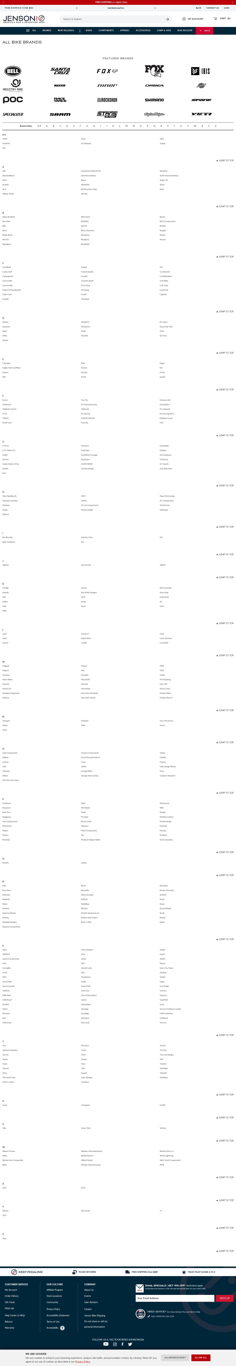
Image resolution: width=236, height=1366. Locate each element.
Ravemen (6, 895)
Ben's (4, 230)
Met (82, 670)
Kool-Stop (164, 593)
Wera (4, 1165)
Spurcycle (85, 1023)
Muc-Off (163, 684)
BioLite (84, 226)
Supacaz (163, 995)
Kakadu (5, 593)
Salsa (4, 950)
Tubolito (163, 1073)
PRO (162, 808)
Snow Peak (85, 986)
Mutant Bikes (165, 693)
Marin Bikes (7, 680)
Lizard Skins (86, 638)
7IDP (162, 139)
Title (83, 1068)
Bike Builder (185, 30)
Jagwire (5, 565)
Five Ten (84, 400)
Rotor (162, 899)
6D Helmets (86, 143)
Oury (162, 771)
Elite (83, 363)
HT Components (167, 501)
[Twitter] (130, 1345)
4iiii (3, 148)
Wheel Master (87, 1160)
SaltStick (6, 954)
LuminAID (164, 643)
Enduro (84, 372)
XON (83, 1188)
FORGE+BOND (88, 418)
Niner (4, 730)
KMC (83, 597)
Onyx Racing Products (90, 757)
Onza (83, 762)
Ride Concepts (87, 895)
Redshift (5, 899)
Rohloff (163, 895)
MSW (162, 675)
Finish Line (7, 423)
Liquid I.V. (85, 634)
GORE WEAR (87, 464)
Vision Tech (86, 1128)
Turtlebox (164, 1077)
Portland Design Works (90, 840)
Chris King (85, 285)
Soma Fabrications (89, 995)
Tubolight (164, 1068)
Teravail (5, 1068)
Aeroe (83, 180)
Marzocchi (6, 689)
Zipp (4, 1238)
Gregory (163, 450)
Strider (162, 977)
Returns (9, 1322)
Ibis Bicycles (7, 537)
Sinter (83, 959)
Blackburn (85, 235)
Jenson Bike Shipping (94, 1316)
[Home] (23, 19)
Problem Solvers (166, 817)
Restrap (5, 918)
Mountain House (88, 698)
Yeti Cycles (85, 1211)
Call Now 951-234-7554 (162, 1316)
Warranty (9, 1328)
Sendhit (5, 1004)
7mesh (162, 143)
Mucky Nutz (165, 689)
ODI (4, 767)
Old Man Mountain (10, 780)
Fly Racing (85, 414)
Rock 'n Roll (86, 922)
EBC (4, 377)
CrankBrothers (166, 276)
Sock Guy (85, 991)
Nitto (83, 725)
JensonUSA (86, 565)
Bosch (162, 217)
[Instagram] (115, 1345)
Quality (5, 863)
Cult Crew (164, 285)
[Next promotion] (154, 8)
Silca (83, 954)
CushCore (164, 290)
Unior (4, 1105)
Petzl (83, 803)
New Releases (66, 30)
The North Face (8, 1077)
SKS (83, 972)
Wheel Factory (87, 1156)
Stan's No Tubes (166, 968)
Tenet (4, 1064)
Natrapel (6, 721)
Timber (84, 1059)
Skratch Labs (86, 968)
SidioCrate (6, 1023)
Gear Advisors (91, 1302)
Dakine (5, 322)
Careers (88, 1309)
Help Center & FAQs (15, 1315)
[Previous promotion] (76, 8)
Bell (4, 226)
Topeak (84, 1073)
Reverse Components (11, 927)
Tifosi (83, 1055)
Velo (4, 1128)
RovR (162, 913)
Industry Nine (86, 537)
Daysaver (6, 327)
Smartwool (85, 977)
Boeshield (85, 244)
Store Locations (54, 1296)
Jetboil (162, 565)
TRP (161, 1059)
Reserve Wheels (9, 913)
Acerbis (5, 185)
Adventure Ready (88, 176)
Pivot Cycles (86, 821)
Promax (163, 831)
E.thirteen (6, 363)
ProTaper (163, 835)
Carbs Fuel (6, 294)
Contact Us (212, 8)
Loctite (84, 643)
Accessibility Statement (58, 1315)
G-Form (5, 446)
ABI (3, 171)
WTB (162, 1165)
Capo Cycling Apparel (11, 290)
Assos (162, 185)
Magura (5, 670)
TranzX (163, 1046)
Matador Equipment (10, 693)
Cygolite (163, 294)
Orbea (162, 753)
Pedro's (5, 835)
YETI (4, 1215)
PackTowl (6, 803)
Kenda (84, 588)
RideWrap (85, 904)
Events (87, 1296)
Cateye (84, 267)
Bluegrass (85, 239)
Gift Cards (10, 1302)
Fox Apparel (165, 409)
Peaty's (5, 831)
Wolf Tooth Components (170, 1160)
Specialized (86, 1004)
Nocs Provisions (166, 721)
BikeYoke (85, 221)
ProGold (163, 826)
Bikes (89, 30)
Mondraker (85, 689)
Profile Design (165, 821)
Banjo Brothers (8, 217)
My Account (11, 1290)
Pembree (6, 840)
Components (106, 30)
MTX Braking (165, 680)
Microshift (85, 680)
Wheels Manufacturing (90, 1165)
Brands (47, 30)
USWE (162, 1105)
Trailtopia (85, 1082)
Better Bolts (7, 235)
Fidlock (5, 418)
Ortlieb (163, 757)
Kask (4, 606)
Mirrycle (84, 684)
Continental (165, 272)
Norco (162, 725)
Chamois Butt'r (87, 281)
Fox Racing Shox (167, 414)
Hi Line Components (89, 505)
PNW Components (89, 831)
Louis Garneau (166, 638)
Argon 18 (164, 180)
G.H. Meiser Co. (9, 450)
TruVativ (163, 1064)
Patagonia (6, 817)
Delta (4, 336)
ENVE (83, 377)
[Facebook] (123, 1345)
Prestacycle (164, 803)
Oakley (5, 757)
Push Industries (166, 840)
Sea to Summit (8, 986)
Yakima (5, 1211)
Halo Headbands (9, 496)
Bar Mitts (6, 221)
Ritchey (84, 908)
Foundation (165, 405)
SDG (4, 977)
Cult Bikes (164, 281)
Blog (198, 8)
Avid (162, 189)
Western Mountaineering (91, 1151)
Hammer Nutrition (10, 501)
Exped (162, 377)
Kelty (4, 611)
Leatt (4, 638)
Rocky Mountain (167, 890)
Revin (83, 886)
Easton (5, 372)
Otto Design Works (168, 767)
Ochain (5, 762)
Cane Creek (7, 281)
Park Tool (6, 812)
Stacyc (162, 963)
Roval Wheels (165, 908)
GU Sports (164, 464)
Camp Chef (7, 272)
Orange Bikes (86, 771)
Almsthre (163, 171)
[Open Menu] (55, 19)
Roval (162, 904)
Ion (82, 542)
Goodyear (85, 459)
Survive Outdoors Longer (170, 1009)
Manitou (6, 675)
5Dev (83, 139)
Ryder (162, 922)
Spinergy (84, 1009)
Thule (83, 1050)
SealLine (5, 991)
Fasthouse (6, 405)
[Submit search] (167, 19)
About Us (89, 1290)
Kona (83, 606)
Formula (84, 423)
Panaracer (6, 808)
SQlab (162, 950)
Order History (11, 1296)
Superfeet (164, 1000)
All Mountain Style (89, 189)
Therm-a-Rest (8, 1082)
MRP (162, 666)
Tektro (5, 1059)
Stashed (163, 972)
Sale (207, 30)
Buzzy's (163, 239)
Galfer (5, 455)
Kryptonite (164, 597)
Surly (162, 1004)
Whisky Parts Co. (167, 1151)
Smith (83, 982)
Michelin (84, 675)
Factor (5, 400)
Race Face (6, 890)
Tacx (4, 1046)
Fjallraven (85, 409)
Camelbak (6, 267)
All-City (84, 194)
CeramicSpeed (87, 272)
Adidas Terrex (8, 194)
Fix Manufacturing (89, 405)
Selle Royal (7, 1000)
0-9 (39, 126)
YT (161, 1211)
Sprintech (85, 1018)
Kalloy (5, 602)
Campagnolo (7, 276)
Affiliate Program (55, 1290)
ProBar (163, 812)
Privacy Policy (82, 1361)
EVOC (162, 372)
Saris (4, 963)
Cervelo (84, 276)
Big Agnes (6, 244)
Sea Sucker (7, 982)
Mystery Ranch (166, 698)
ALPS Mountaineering (169, 176)
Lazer (4, 634)
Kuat (162, 606)
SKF (83, 963)
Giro (4, 473)
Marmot (5, 684)
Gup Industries (166, 469)
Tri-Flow (163, 1050)
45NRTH (6, 143)
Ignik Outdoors (8, 542)
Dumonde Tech (166, 327)
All (34, 30)
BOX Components (167, 221)
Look (162, 634)
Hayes (5, 510)
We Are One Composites (12, 1160)
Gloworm (85, 446)
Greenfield (164, 446)
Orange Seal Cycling (89, 776)
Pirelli (83, 812)
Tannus (5, 1055)
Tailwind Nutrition (10, 1050)
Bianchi (5, 239)
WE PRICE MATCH (116, 8)
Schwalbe (6, 968)
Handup (5, 505)
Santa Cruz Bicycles (10, 959)
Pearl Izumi (7, 826)
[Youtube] (106, 1345)
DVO (162, 331)
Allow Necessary (175, 1358)
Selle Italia (6, 995)
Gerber (5, 469)
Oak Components (9, 753)
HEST (83, 496)
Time (83, 1064)
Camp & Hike (164, 30)
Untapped (85, 1105)
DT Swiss (163, 322)
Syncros (163, 1023)
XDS (4, 1188)
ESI (161, 368)
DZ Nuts (163, 336)
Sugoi (162, 982)
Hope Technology (167, 496)
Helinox (5, 514)
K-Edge (5, 588)
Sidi (4, 1018)
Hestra (84, 501)
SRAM (162, 959)
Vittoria (163, 1128)
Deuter (5, 340)
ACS (4, 189)
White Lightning (166, 1156)
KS (161, 602)
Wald (4, 1156)
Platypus (84, 826)
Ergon (162, 363)
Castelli (5, 299)
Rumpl (162, 918)
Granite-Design (87, 469)
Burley (162, 235)
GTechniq (164, 459)
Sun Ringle (164, 986)
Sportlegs (85, 1013)
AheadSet (85, 185)
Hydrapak (164, 510)
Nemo (5, 725)
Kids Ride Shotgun (89, 593)
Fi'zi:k (4, 414)
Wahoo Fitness (8, 1151)
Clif (161, 267)
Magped (5, 666)
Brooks (163, 226)
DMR (83, 331)
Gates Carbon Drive (10, 464)
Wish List (9, 1308)
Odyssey (6, 771)
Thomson (85, 1046)
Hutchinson (165, 505)
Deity (4, 331)
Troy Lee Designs (167, 1055)
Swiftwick (164, 1018)
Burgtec (163, 230)
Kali (4, 597)
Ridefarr (84, 899)
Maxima (5, 698)
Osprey (163, 762)
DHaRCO (85, 322)
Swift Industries (166, 1013)
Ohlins (5, 776)
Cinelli (83, 294)
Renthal (5, 908)
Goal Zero (85, 450)
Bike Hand (85, 217)
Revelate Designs (9, 922)
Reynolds (85, 890)
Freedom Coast (166, 418)
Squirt (162, 954)
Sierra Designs (87, 950)
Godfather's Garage (89, 455)
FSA (161, 423)
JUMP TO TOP (226, 161)
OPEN (83, 767)
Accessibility (52, 1328)
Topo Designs (86, 1077)
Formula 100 (165, 400)
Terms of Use (53, 1322)
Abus (4, 180)
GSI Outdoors (165, 455)
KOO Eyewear (166, 588)
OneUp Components (90, 753)
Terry (4, 1073)
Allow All (201, 1358)
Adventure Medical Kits (91, 171)
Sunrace (163, 991)
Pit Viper (84, 817)
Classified (85, 299)
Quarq (84, 863)
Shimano (6, 1013)
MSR (162, 670)
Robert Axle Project (89, 918)
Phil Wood (85, 808)
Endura (84, 368)
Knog (83, 602)
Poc (82, 835)
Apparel (124, 30)
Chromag (85, 290)
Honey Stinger (87, 510)
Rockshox (164, 886)
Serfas (5, 1009)
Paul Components (9, 821)
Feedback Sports (9, 409)
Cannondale (7, 285)
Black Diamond (87, 230)
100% (4, 139)
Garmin (5, 459)
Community (52, 1302)
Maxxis (84, 666)
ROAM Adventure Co (90, 913)
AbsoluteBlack (8, 176)
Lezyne (5, 643)
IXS (161, 537)
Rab (4, 886)
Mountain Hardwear (89, 693)
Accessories (143, 30)
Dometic (84, 336)
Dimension (85, 327)
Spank (83, 1000)
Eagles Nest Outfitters (11, 368)
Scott (4, 972)
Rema (4, 904)
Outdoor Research (167, 776)
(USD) (227, 8)
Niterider (84, 721)
